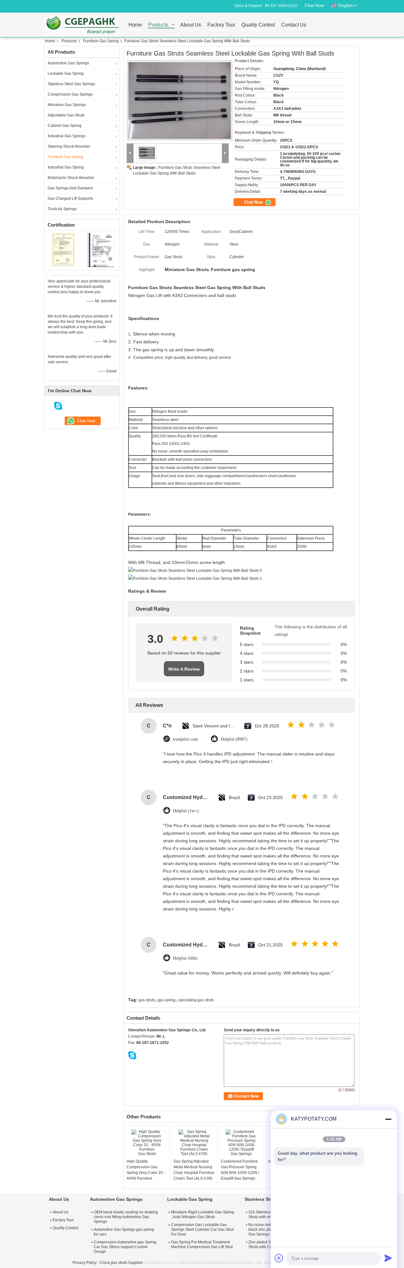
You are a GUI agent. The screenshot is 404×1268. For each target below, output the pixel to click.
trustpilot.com (185, 739)
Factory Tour (221, 25)
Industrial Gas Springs (67, 136)
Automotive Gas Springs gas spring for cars (124, 1231)
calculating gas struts (196, 1000)
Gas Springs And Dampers (70, 188)
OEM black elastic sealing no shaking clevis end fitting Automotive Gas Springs (126, 1217)
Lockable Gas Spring (66, 73)
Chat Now (314, 5)
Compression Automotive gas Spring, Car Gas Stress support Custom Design (125, 1247)
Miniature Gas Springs (67, 105)
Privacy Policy (85, 1262)
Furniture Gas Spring (101, 41)
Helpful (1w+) (186, 811)
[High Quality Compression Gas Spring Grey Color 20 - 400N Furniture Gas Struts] (147, 1142)
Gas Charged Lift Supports (70, 198)
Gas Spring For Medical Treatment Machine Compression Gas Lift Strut (202, 1244)
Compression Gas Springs (70, 94)
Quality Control (258, 25)
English (345, 5)
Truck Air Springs (62, 209)
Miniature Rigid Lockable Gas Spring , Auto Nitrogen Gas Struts (202, 1214)
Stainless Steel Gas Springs (71, 84)
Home (135, 25)
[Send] (388, 1258)
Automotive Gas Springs (68, 63)
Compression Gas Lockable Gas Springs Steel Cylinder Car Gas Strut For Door (202, 1229)
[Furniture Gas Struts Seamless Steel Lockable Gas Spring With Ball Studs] (179, 100)
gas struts (147, 1000)
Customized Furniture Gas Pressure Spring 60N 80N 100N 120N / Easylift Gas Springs (240, 1170)
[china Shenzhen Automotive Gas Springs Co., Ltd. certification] (63, 249)
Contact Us (293, 25)
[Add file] (279, 1258)
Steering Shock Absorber (69, 146)
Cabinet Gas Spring (64, 125)
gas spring (166, 1000)
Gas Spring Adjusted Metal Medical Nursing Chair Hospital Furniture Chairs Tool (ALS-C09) (194, 1170)
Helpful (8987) (234, 739)
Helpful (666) (185, 958)
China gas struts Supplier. (121, 1262)
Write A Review (184, 669)
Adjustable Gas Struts (66, 115)
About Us (190, 25)
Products (158, 25)
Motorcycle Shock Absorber (71, 177)
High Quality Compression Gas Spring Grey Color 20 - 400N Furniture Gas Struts (146, 1172)
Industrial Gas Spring (66, 167)
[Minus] (388, 1119)
